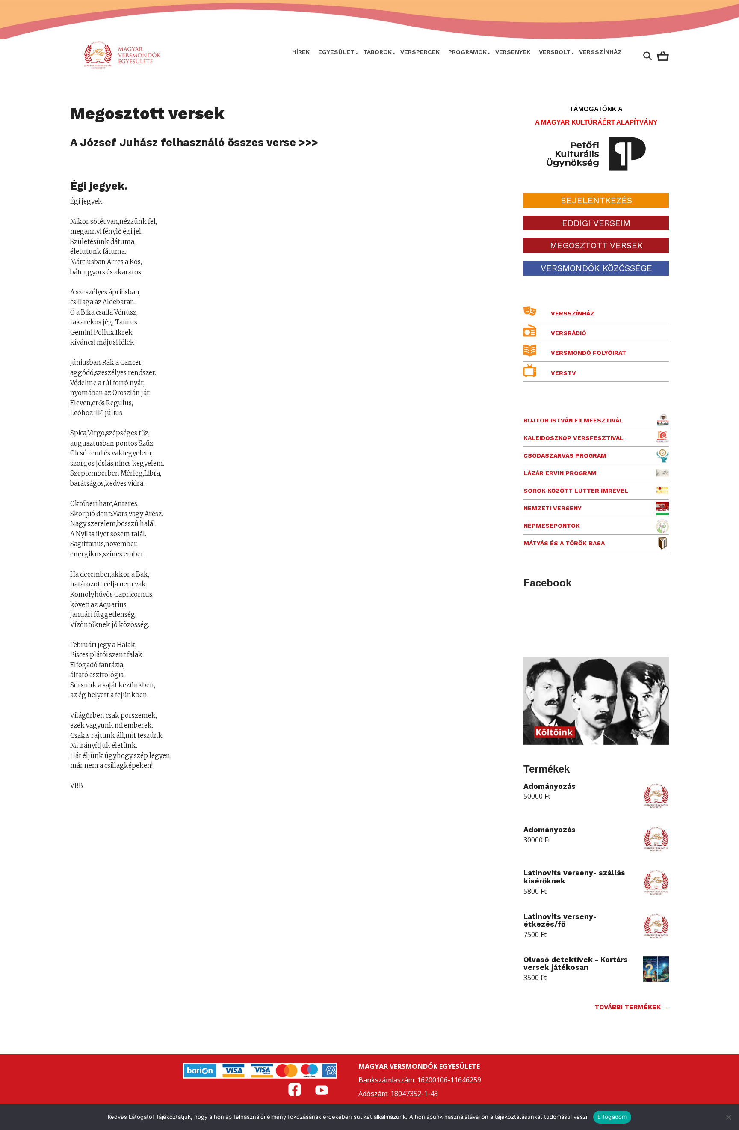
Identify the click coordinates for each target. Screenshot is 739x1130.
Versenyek (512, 51)
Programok (467, 51)
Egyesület (336, 51)
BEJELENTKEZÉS (596, 200)
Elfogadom (612, 1116)
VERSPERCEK (420, 51)
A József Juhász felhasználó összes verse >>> (194, 142)
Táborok (377, 51)
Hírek (301, 51)
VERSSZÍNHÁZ (600, 51)
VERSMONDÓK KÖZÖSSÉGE (596, 268)
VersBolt (555, 51)
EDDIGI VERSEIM (596, 223)
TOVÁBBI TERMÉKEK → (631, 1007)
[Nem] (728, 1117)
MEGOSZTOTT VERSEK (596, 245)
